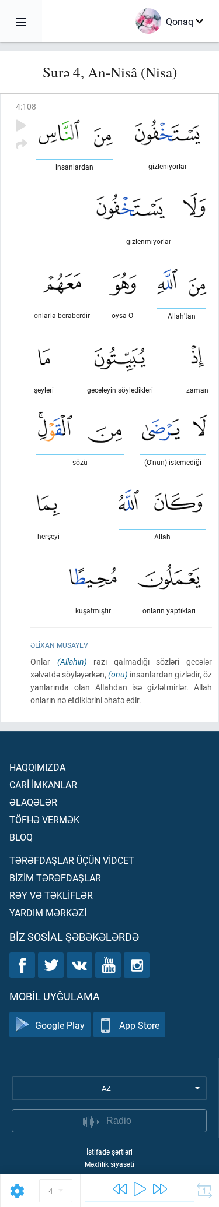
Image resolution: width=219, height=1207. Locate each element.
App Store (139, 1025)
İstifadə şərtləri (109, 1151)
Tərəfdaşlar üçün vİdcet (71, 860)
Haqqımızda (37, 767)
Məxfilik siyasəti (109, 1164)
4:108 (26, 106)
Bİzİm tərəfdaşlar (55, 877)
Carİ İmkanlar (43, 784)
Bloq (21, 837)
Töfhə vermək (44, 819)
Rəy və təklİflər (51, 895)
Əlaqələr (33, 802)
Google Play (60, 1025)
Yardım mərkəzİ (47, 912)
